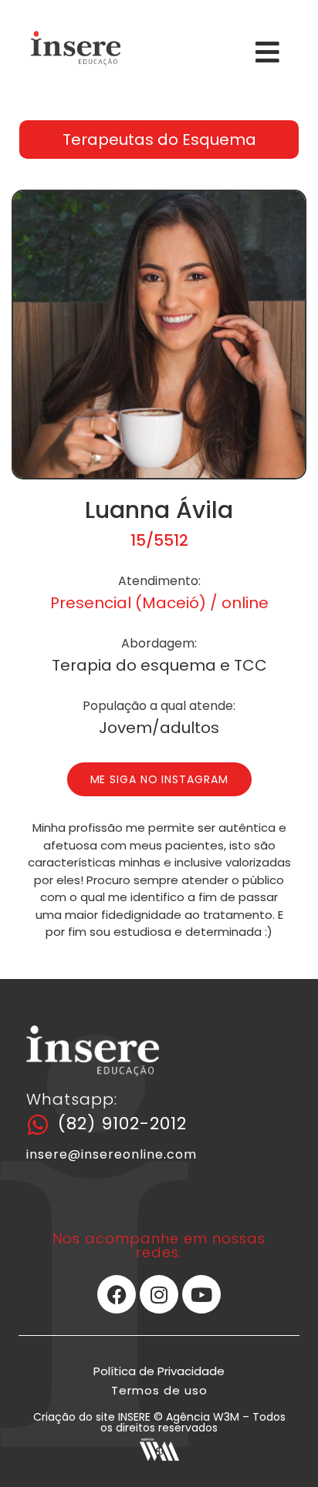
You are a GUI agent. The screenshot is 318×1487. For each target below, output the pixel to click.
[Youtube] (201, 1294)
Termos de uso (159, 1390)
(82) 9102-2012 (122, 1123)
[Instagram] (159, 1294)
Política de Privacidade (159, 1371)
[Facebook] (116, 1294)
